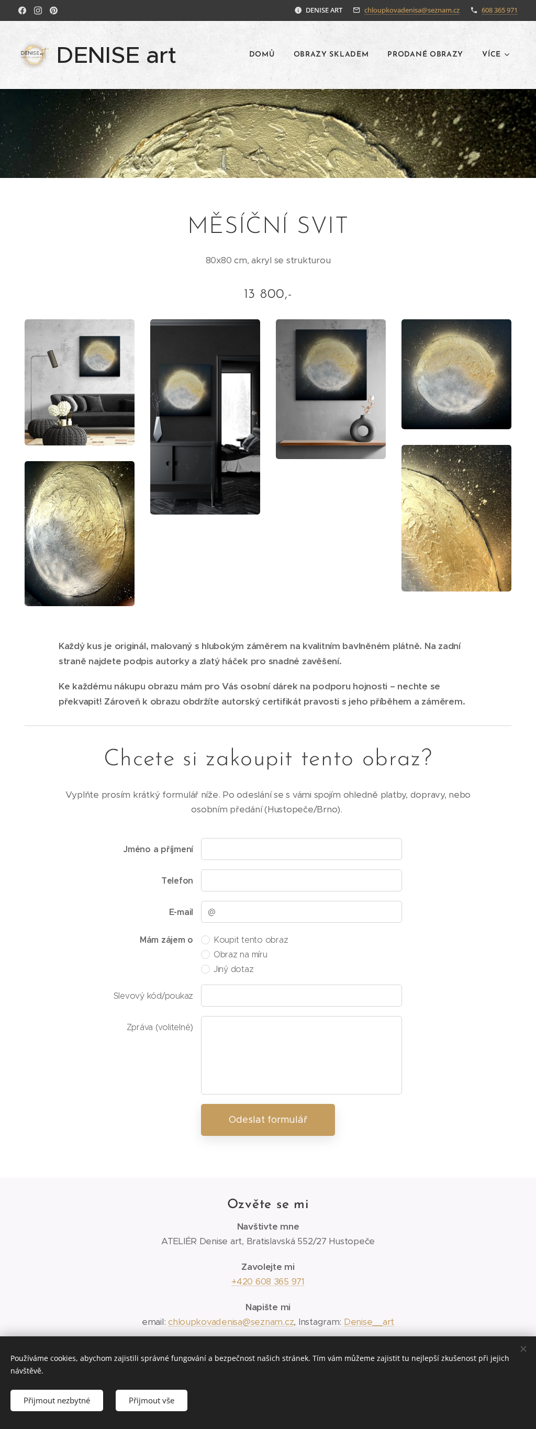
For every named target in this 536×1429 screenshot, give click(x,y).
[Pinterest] (53, 10)
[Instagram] (37, 10)
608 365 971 (500, 10)
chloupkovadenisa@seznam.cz (412, 10)
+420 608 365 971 (268, 1281)
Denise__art (369, 1321)
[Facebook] (22, 10)
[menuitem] (262, 55)
